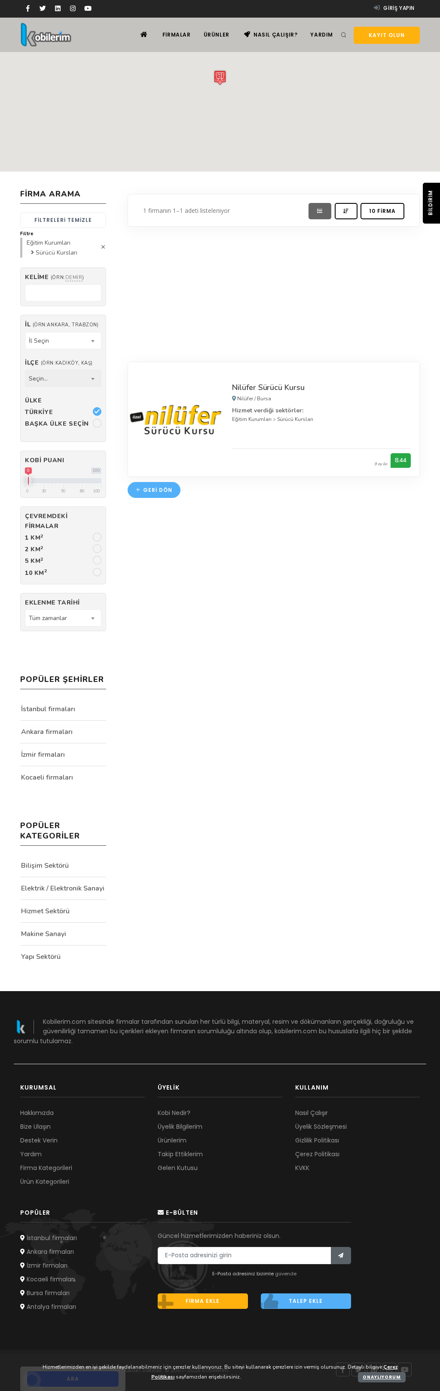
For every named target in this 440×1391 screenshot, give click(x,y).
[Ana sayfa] (144, 35)
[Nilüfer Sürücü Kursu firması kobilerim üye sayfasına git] (175, 419)
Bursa (264, 398)
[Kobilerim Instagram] (72, 8)
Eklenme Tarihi (52, 603)
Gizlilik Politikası (317, 1140)
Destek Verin (39, 1140)
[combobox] (63, 340)
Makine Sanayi (43, 934)
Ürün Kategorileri (44, 1181)
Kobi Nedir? (174, 1113)
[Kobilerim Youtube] (87, 8)
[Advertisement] (274, 292)
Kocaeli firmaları (47, 777)
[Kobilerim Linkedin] (57, 8)
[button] (220, 77)
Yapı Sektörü (41, 956)
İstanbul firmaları (48, 709)
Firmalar (176, 34)
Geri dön (156, 490)
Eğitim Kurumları (252, 419)
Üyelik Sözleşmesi (321, 1126)
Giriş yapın (398, 8)
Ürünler (216, 34)
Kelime (54, 277)
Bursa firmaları (47, 1293)
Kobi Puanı (44, 460)
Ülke (33, 400)
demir (73, 277)
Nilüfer (245, 398)
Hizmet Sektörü (45, 911)
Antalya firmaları (50, 1306)
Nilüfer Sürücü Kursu (268, 387)
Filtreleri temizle (63, 220)
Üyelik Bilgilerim (180, 1126)
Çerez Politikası (317, 1154)
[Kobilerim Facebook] (27, 8)
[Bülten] (341, 1255)
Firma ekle (203, 1301)
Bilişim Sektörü (45, 865)
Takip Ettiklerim (180, 1154)
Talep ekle (306, 1301)
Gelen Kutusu (178, 1168)
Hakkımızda (37, 1113)
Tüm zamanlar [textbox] (48, 618)
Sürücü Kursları (295, 419)
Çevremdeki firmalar (46, 521)
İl (61, 324)
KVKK (302, 1168)
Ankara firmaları (47, 732)
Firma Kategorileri (46, 1168)
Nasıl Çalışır (311, 1113)
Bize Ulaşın (35, 1126)
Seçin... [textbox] (38, 379)
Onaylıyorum (382, 1377)
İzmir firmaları (43, 754)
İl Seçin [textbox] (39, 341)
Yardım (321, 34)
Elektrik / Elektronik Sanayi (62, 888)
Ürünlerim (172, 1140)
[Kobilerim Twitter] (42, 8)
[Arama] (343, 35)
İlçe (59, 363)
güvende (285, 1273)
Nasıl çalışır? (274, 34)
